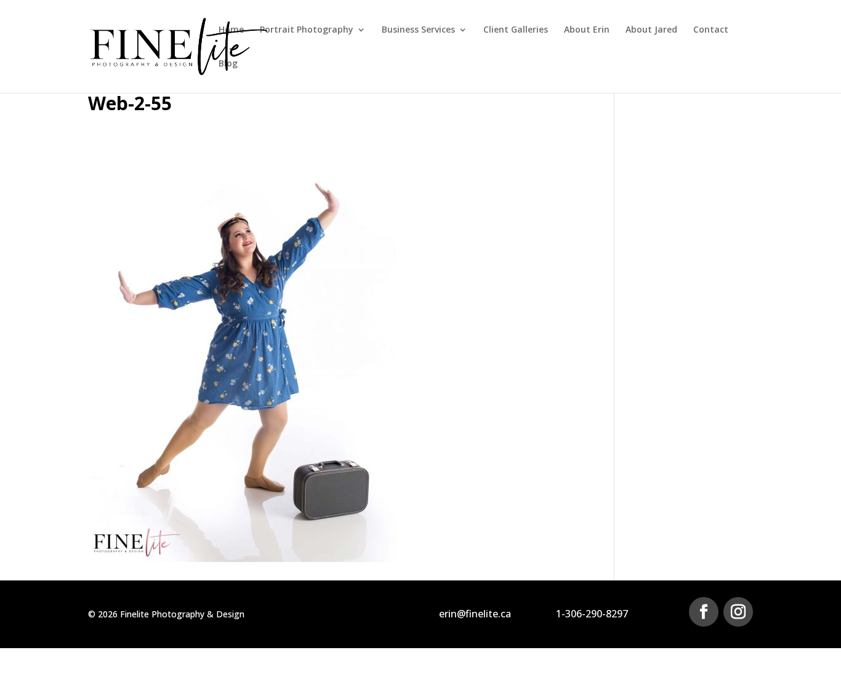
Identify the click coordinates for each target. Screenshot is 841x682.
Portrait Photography (306, 30)
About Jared (651, 30)
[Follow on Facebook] (703, 612)
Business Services (418, 30)
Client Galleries (515, 30)
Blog (228, 64)
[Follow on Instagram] (738, 612)
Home (231, 30)
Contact (710, 30)
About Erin (587, 30)
